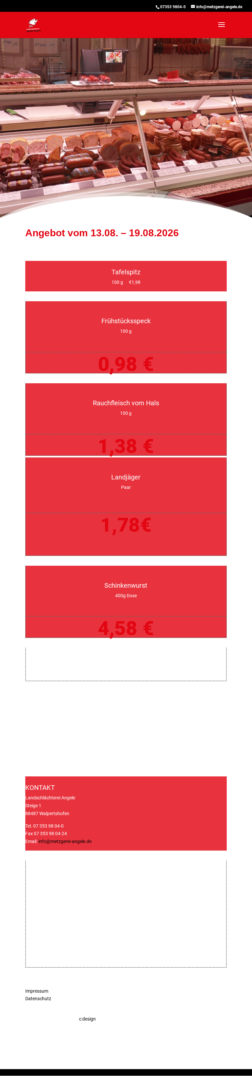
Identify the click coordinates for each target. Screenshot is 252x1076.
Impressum (36, 991)
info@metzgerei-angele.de (65, 841)
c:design (87, 1019)
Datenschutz (38, 998)
